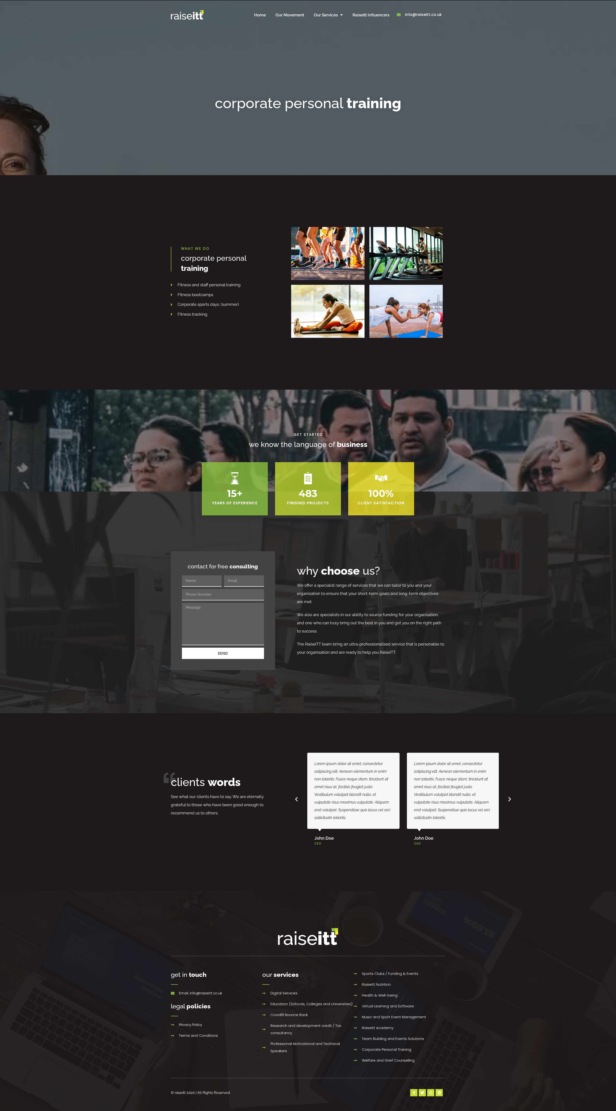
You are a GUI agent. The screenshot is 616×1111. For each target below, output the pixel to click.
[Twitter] (422, 1092)
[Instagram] (430, 1092)
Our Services (326, 15)
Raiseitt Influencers (371, 15)
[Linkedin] (439, 1092)
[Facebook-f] (413, 1092)
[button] (296, 799)
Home (260, 15)
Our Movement (290, 15)
